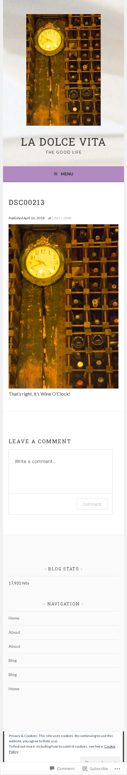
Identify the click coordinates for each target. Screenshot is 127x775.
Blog (13, 660)
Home (14, 617)
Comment (92, 504)
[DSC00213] (63, 386)
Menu (67, 173)
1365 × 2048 (61, 218)
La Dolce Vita (63, 142)
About (14, 632)
